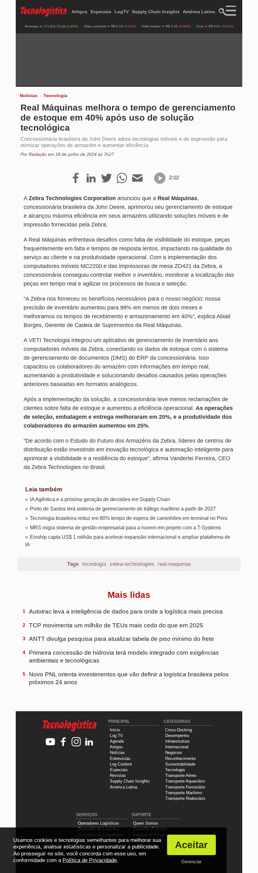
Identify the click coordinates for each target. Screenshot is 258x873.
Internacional (176, 747)
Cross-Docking (178, 730)
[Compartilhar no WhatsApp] (121, 178)
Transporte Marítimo (183, 792)
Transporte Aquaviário (185, 781)
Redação (38, 154)
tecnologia (94, 564)
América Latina (199, 11)
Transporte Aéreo (180, 775)
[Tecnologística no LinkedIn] (89, 742)
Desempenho (177, 735)
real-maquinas (174, 564)
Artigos (79, 11)
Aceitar (191, 844)
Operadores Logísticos (98, 823)
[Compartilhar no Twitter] (106, 178)
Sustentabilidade (180, 764)
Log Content (121, 764)
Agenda (117, 741)
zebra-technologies (131, 564)
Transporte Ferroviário (185, 787)
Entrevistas (120, 758)
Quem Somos (145, 823)
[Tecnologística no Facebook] (63, 742)
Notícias (28, 95)
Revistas (118, 775)
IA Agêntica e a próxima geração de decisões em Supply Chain (100, 499)
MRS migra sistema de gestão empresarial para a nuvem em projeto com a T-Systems (125, 527)
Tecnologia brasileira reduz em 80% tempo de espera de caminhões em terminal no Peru (128, 518)
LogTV (122, 11)
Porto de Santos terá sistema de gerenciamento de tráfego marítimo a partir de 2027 (123, 508)
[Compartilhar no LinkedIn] (91, 178)
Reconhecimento (180, 758)
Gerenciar (191, 861)
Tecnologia (55, 95)
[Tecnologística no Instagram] (76, 742)
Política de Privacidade (90, 860)
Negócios (173, 752)
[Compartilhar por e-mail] (137, 178)
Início (115, 730)
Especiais (101, 11)
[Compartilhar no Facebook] (75, 178)
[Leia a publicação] (159, 178)
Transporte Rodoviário (185, 798)
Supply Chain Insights (156, 11)
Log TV (116, 735)
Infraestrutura (177, 741)
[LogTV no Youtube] (50, 742)
